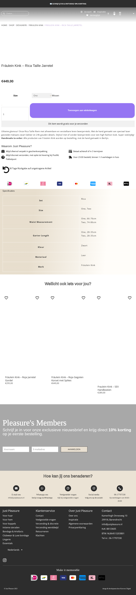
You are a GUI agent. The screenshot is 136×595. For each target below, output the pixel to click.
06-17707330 (119, 494)
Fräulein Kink (36, 25)
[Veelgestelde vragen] (68, 488)
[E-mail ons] (16, 488)
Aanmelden (74, 449)
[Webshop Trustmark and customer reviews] (127, 560)
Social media (93, 494)
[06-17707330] (120, 488)
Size (15, 95)
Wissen (55, 95)
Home (4, 25)
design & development (110, 589)
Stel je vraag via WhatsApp (42, 498)
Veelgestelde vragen (68, 494)
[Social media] (94, 488)
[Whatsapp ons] (42, 488)
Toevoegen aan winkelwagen (82, 110)
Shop (11, 25)
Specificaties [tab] (9, 191)
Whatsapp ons (42, 494)
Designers (21, 25)
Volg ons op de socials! (94, 498)
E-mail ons (16, 494)
